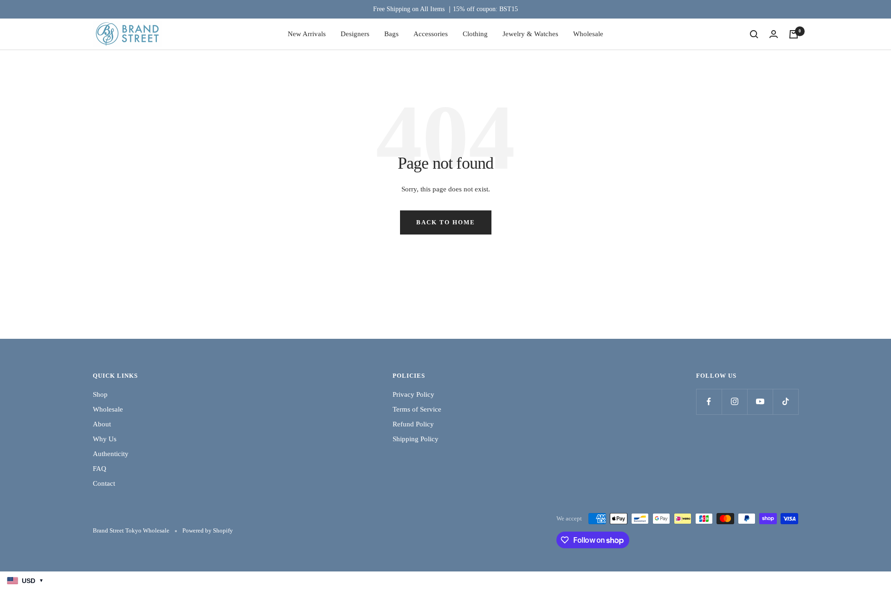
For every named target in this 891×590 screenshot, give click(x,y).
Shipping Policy (416, 439)
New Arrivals (307, 34)
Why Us (104, 439)
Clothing (475, 34)
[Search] (754, 34)
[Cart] (793, 34)
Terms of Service (417, 409)
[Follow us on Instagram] (734, 401)
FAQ (99, 468)
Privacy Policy (413, 394)
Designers (355, 34)
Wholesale (588, 34)
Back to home (445, 222)
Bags (391, 34)
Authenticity (111, 453)
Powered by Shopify (207, 530)
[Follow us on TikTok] (785, 401)
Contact (104, 483)
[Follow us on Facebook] (709, 401)
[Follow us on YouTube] (760, 401)
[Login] (773, 34)
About (102, 424)
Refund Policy (413, 424)
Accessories (430, 34)
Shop (100, 394)
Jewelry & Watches (530, 34)
